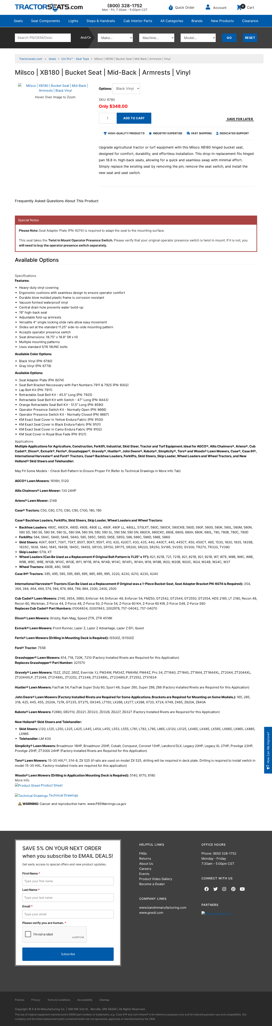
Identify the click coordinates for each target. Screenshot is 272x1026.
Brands (197, 21)
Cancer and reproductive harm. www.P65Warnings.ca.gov (74, 804)
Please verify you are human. (44, 923)
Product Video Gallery (155, 879)
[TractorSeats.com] (49, 8)
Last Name (31, 889)
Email (27, 906)
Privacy (35, 999)
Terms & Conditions (58, 999)
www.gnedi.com (151, 913)
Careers (145, 869)
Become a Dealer (152, 884)
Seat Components (45, 21)
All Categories (171, 21)
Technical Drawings (63, 795)
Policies (19, 999)
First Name (31, 873)
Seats (18, 21)
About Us (146, 864)
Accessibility (84, 999)
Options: (105, 89)
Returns (145, 858)
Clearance (250, 21)
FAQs (143, 853)
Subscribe (68, 954)
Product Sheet (51, 785)
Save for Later (240, 119)
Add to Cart (134, 118)
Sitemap (104, 999)
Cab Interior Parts (137, 21)
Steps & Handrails (100, 21)
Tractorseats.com (30, 58)
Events (144, 874)
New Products (222, 21)
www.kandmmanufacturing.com (162, 907)
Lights (73, 21)
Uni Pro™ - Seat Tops (75, 58)
